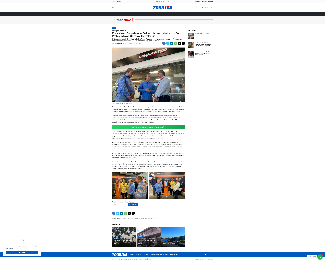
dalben (124, 218)
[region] (22, 248)
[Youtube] (208, 7)
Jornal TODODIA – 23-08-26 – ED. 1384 (203, 34)
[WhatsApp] (175, 43)
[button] (211, 7)
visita (155, 218)
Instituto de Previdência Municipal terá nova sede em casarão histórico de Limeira (203, 44)
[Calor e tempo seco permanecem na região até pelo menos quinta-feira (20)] (124, 237)
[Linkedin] (171, 43)
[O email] (179, 43)
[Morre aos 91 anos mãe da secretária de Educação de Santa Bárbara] (191, 54)
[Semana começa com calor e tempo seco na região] (173, 237)
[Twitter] (167, 43)
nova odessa (137, 218)
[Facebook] (202, 7)
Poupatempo (144, 218)
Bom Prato (119, 218)
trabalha (150, 218)
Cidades (114, 28)
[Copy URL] (183, 43)
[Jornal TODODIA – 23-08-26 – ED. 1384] (191, 36)
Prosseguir (22, 252)
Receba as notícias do (147, 127)
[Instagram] (205, 7)
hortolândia (130, 218)
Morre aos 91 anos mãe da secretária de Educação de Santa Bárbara (202, 53)
